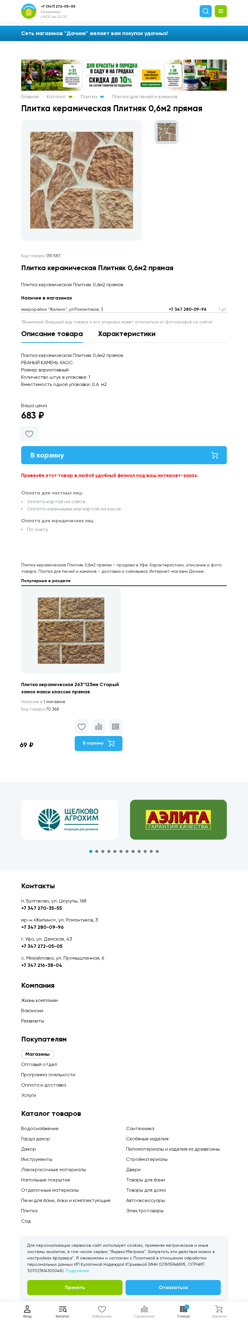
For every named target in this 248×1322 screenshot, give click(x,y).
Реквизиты (32, 1021)
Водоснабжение (40, 1128)
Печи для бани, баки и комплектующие (66, 1200)
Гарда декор (35, 1139)
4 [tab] (108, 851)
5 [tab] (114, 851)
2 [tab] (96, 851)
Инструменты (36, 1159)
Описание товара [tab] (52, 333)
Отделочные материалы (50, 1190)
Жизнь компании (39, 1000)
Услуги (28, 1095)
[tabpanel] (69, 819)
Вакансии (32, 1010)
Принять (75, 1287)
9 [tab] (139, 851)
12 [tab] (157, 851)
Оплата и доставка (43, 1085)
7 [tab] (127, 851)
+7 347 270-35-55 (41, 908)
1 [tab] (90, 851)
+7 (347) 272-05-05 (58, 6)
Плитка (89, 96)
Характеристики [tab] (126, 333)
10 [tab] (145, 851)
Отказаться (173, 1287)
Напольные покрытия (45, 1180)
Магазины (37, 1054)
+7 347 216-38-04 (41, 965)
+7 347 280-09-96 (188, 309)
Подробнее (77, 1270)
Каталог (57, 96)
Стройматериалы (147, 1159)
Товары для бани (145, 1180)
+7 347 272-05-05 (42, 946)
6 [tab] (120, 851)
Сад (26, 1221)
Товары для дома (146, 1190)
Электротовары (145, 1210)
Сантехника (140, 1128)
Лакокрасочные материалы (53, 1169)
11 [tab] (151, 851)
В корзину (47, 455)
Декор (28, 1149)
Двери (133, 1169)
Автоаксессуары (145, 1200)
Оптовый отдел (39, 1064)
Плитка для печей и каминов (144, 96)
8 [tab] (133, 851)
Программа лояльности (48, 1074)
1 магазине (43, 701)
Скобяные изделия (147, 1139)
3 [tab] (102, 851)
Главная (30, 96)
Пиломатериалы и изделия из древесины (173, 1149)
